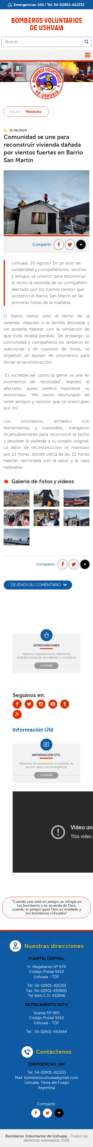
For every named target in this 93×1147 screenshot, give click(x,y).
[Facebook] (17, 704)
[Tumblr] (64, 704)
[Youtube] (52, 704)
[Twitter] (29, 704)
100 (40, 5)
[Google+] (17, 714)
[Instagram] (40, 704)
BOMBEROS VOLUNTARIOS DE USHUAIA (46, 24)
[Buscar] (86, 41)
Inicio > (16, 111)
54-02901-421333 (69, 5)
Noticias (33, 111)
